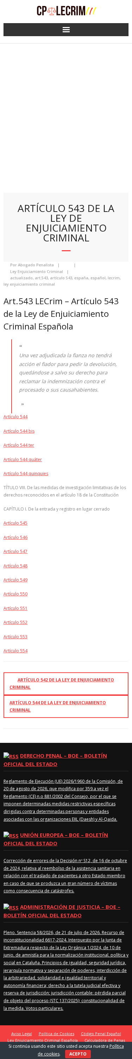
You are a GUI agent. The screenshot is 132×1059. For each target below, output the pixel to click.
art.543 (41, 277)
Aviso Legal (21, 1033)
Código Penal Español (101, 1033)
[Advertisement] (66, 113)
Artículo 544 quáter (23, 459)
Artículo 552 (15, 622)
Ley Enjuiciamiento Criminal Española (42, 1040)
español (98, 277)
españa (81, 277)
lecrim (114, 277)
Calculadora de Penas (104, 1040)
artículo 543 (61, 277)
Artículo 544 (15, 417)
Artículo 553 (15, 637)
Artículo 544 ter (19, 445)
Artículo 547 (15, 551)
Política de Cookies (56, 1033)
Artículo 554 (15, 651)
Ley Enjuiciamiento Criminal (36, 271)
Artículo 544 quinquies (26, 474)
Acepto (78, 1054)
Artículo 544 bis (19, 431)
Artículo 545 (15, 523)
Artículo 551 (15, 608)
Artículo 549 (15, 580)
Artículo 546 (15, 537)
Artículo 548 (15, 566)
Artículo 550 (15, 594)
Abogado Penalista (36, 264)
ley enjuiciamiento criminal (29, 284)
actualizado (21, 277)
